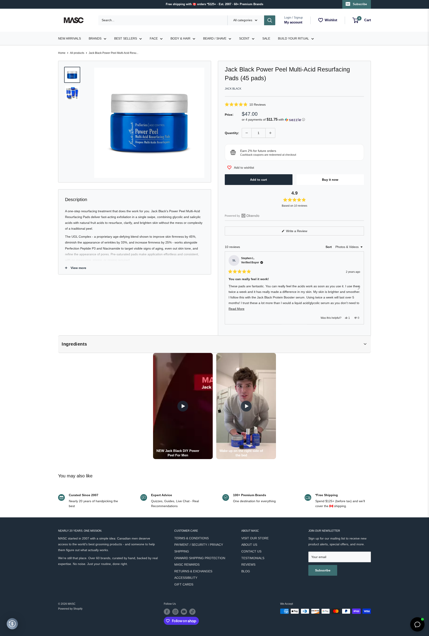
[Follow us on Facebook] (167, 612)
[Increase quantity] (270, 133)
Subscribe (360, 4)
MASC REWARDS (187, 564)
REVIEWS (248, 564)
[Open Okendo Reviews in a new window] (242, 215)
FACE (154, 38)
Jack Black (233, 88)
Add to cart (258, 179)
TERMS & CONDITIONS (191, 538)
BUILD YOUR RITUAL (293, 38)
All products (77, 53)
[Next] (358, 287)
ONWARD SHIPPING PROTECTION (199, 558)
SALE (266, 38)
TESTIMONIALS (252, 558)
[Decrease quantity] (246, 133)
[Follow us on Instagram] (175, 612)
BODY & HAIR (180, 38)
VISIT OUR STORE (255, 538)
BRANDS (95, 38)
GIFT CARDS (183, 584)
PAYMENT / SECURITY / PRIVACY (198, 544)
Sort (329, 247)
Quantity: (232, 133)
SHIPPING (181, 551)
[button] (294, 104)
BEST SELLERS (125, 38)
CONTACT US (251, 551)
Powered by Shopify (70, 608)
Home (61, 53)
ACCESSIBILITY (185, 577)
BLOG (245, 571)
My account (293, 22)
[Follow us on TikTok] (192, 612)
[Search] (269, 20)
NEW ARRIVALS (69, 38)
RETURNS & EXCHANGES (193, 571)
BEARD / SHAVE (214, 38)
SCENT (244, 38)
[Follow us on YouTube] (184, 612)
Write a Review (302, 232)
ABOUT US (249, 544)
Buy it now (330, 179)
